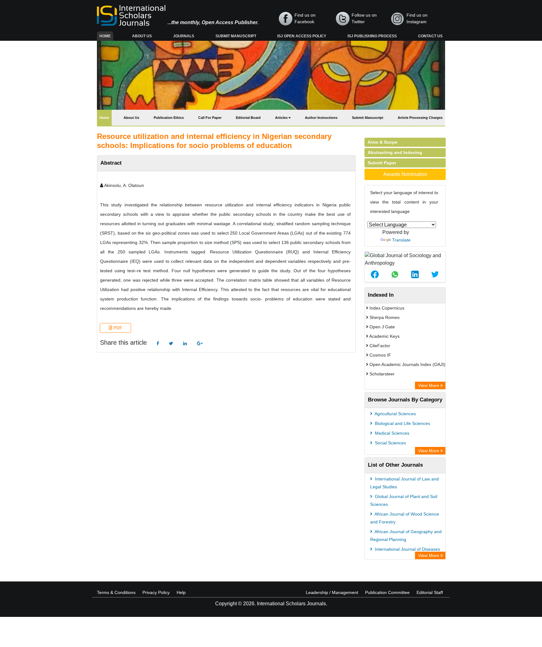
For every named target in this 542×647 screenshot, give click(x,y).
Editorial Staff (430, 592)
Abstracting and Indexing (395, 152)
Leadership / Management (332, 592)
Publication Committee (387, 592)
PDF (117, 327)
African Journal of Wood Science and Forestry (404, 518)
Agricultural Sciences (395, 413)
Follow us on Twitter (364, 18)
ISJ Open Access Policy (301, 36)
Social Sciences (390, 442)
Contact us (430, 36)
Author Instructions (321, 117)
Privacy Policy (156, 592)
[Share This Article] (375, 274)
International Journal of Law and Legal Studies (404, 482)
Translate (401, 239)
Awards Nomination (405, 174)
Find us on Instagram (417, 18)
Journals (183, 36)
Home (106, 36)
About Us (142, 36)
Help (181, 592)
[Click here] (157, 343)
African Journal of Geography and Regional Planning (406, 535)
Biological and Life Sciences (402, 423)
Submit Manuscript (235, 36)
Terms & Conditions (116, 592)
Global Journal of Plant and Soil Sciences (403, 500)
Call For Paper (209, 117)
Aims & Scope (382, 142)
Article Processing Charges (420, 117)
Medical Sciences (391, 433)
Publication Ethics (169, 117)
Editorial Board (248, 117)
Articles (282, 117)
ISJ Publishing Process (372, 36)
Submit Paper (382, 162)
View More (429, 385)
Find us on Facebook (305, 18)
